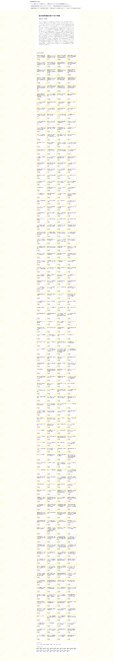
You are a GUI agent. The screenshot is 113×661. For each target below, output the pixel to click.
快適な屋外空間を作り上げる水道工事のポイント (62, 6)
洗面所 (51, 644)
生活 (57, 644)
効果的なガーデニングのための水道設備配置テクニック (58, 3)
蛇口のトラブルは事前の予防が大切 (73, 8)
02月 (52, 648)
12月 (58, 648)
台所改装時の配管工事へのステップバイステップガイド (41, 6)
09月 (69, 648)
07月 (38, 648)
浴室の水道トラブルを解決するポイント (57, 8)
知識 (59, 644)
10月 (65, 648)
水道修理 (48, 644)
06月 (42, 648)
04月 (48, 649)
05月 (45, 648)
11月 (62, 648)
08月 (72, 648)
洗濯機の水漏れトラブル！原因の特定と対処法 (39, 8)
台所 (41, 644)
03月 (48, 650)
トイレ (38, 644)
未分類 (46, 18)
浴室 (54, 644)
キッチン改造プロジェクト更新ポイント (38, 3)
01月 (55, 648)
